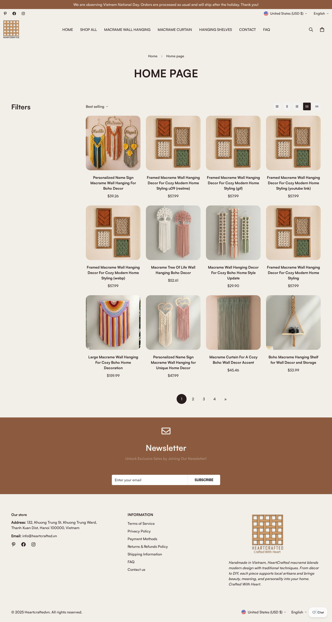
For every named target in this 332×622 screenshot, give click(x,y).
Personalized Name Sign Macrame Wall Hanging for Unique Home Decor (173, 362)
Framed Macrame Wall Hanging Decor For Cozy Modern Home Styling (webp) (113, 272)
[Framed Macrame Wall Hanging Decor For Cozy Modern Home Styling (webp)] (113, 232)
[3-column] (297, 106)
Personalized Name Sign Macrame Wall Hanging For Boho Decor (113, 183)
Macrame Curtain (175, 29)
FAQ (266, 29)
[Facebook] (14, 13)
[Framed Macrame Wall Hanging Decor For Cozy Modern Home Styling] (293, 232)
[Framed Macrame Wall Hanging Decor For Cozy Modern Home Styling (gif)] (233, 143)
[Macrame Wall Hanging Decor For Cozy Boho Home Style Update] (233, 232)
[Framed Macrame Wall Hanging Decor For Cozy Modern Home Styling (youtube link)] (293, 143)
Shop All (88, 29)
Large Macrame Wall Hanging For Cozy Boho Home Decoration (113, 362)
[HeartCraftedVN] (11, 29)
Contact (247, 29)
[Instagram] (23, 13)
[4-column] (307, 106)
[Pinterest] (5, 13)
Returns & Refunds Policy (148, 546)
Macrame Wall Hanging (127, 29)
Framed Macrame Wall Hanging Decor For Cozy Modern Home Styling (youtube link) (293, 183)
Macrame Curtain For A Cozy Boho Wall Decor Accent (233, 360)
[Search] (311, 30)
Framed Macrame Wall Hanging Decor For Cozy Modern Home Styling (293, 272)
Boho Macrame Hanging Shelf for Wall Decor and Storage (293, 360)
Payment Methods (142, 539)
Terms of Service (141, 523)
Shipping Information (145, 554)
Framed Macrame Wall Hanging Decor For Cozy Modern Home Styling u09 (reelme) (173, 183)
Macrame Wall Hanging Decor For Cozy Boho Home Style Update (233, 272)
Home (67, 29)
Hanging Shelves (215, 29)
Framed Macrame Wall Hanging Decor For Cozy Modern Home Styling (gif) (233, 183)
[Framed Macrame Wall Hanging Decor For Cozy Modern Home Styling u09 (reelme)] (173, 143)
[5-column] (317, 106)
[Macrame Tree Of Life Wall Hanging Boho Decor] (173, 232)
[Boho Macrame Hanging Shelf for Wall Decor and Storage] (293, 322)
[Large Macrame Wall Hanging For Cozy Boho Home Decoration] (113, 322)
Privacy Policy (139, 531)
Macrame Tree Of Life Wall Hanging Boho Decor (173, 270)
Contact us (136, 569)
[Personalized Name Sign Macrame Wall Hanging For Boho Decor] (113, 143)
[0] (322, 29)
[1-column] (277, 106)
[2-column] (287, 106)
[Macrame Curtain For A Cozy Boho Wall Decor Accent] (233, 322)
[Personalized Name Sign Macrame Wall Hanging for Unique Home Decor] (173, 322)
